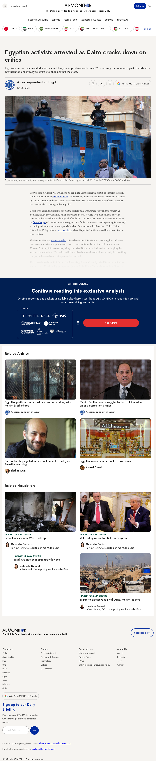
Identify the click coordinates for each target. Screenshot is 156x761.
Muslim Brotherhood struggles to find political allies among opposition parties (111, 404)
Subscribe (140, 6)
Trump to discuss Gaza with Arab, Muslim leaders (110, 600)
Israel (4, 668)
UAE (4, 664)
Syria (4, 688)
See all (147, 28)
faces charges (39, 222)
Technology (70, 20)
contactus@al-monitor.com (43, 748)
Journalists (121, 657)
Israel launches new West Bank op (25, 538)
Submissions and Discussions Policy (94, 664)
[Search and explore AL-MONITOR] (4, 6)
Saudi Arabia (8, 657)
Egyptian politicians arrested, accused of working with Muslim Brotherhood (38, 404)
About (119, 653)
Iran (4, 660)
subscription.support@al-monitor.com (55, 743)
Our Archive (46, 668)
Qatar (5, 680)
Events (24, 5)
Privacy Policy (85, 657)
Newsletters (15, 5)
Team (119, 660)
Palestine (6, 672)
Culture (56, 20)
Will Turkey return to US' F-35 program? (104, 538)
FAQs (81, 660)
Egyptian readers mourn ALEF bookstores (105, 461)
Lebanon (6, 684)
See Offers (111, 322)
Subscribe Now (142, 633)
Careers (120, 664)
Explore (109, 20)
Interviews (122, 20)
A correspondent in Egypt (36, 82)
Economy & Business (90, 20)
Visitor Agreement (87, 653)
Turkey (5, 653)
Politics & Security (38, 20)
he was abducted (60, 196)
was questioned (65, 230)
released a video (58, 240)
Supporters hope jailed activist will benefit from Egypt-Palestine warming (38, 462)
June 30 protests (100, 270)
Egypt (4, 676)
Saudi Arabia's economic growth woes (37, 560)
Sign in (151, 6)
